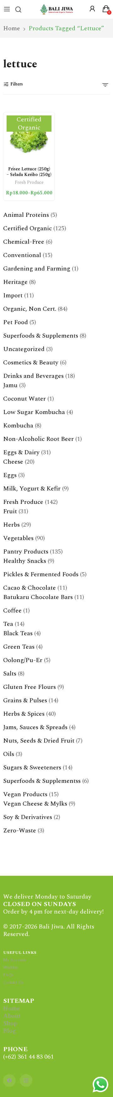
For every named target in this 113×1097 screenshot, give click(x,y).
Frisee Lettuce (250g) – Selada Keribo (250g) (29, 172)
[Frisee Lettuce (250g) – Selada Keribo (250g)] (29, 137)
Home (11, 1008)
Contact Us (13, 982)
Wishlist (10, 967)
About (12, 1016)
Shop (10, 1023)
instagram (26, 1080)
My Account (14, 960)
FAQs (8, 975)
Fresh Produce (29, 183)
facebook (9, 1080)
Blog (9, 1031)
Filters (16, 84)
